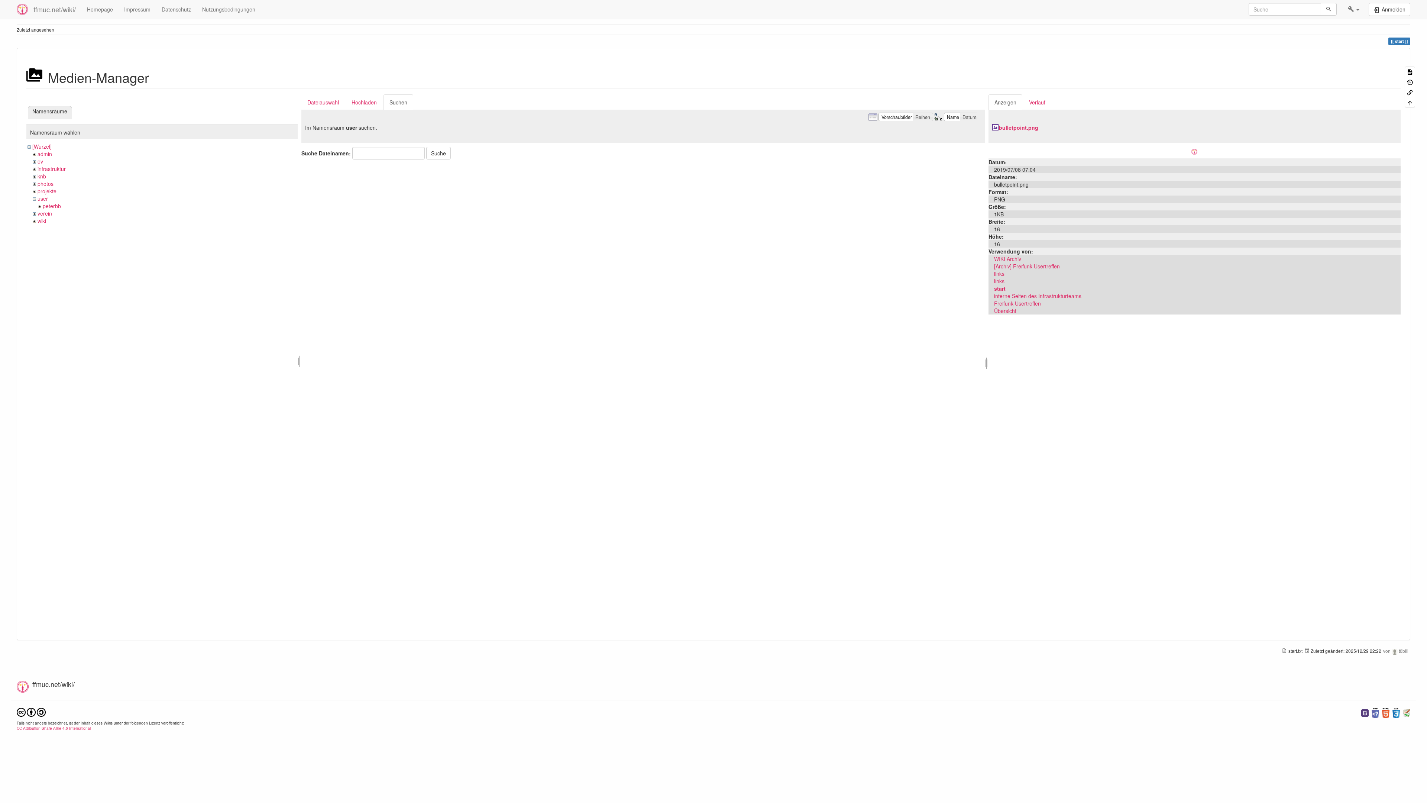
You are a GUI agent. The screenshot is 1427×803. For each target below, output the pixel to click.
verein (45, 213)
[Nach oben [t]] (1410, 102)
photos (46, 183)
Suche (438, 153)
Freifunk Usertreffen (1017, 303)
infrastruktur (52, 168)
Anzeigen (1005, 102)
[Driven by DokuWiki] (1406, 712)
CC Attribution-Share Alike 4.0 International (54, 728)
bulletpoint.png (1018, 127)
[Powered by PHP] (1375, 712)
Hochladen (364, 102)
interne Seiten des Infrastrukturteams (1037, 296)
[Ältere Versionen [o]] (1410, 81)
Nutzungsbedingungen (228, 9)
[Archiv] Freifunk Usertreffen (1027, 266)
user (43, 198)
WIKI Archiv (1007, 258)
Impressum (137, 9)
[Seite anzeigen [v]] (1410, 71)
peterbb (52, 206)
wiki (42, 221)
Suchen (398, 102)
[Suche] (1329, 9)
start (1000, 288)
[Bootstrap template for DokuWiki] (1365, 712)
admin (45, 154)
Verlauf (1037, 102)
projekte (47, 191)
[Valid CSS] (1396, 712)
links (999, 273)
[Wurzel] (42, 146)
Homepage (100, 9)
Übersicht (1005, 311)
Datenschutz (176, 9)
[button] (1353, 9)
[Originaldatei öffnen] (1194, 150)
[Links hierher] (1410, 92)
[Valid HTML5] (1385, 712)
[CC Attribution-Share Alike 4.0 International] (31, 711)
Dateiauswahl (323, 102)
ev (40, 161)
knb (42, 176)
